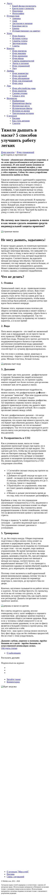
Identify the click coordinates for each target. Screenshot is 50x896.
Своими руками (19, 93)
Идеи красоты (7, 152)
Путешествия (13, 16)
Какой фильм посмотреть (24, 6)
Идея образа (18, 58)
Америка (16, 18)
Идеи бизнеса (18, 36)
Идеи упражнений (21, 66)
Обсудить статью (9, 648)
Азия (14, 21)
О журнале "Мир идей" (18, 871)
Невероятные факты (21, 103)
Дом (9, 86)
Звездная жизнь (19, 43)
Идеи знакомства (20, 73)
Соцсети (16, 123)
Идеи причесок (19, 51)
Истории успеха (20, 38)
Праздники (17, 11)
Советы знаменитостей (23, 61)
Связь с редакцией (15, 876)
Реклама (16, 118)
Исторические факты (22, 108)
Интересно (12, 98)
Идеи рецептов (19, 91)
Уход (14, 68)
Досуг (9, 3)
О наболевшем (14, 653)
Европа (15, 28)
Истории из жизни (21, 111)
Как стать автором (21, 121)
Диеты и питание (20, 63)
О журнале (12, 116)
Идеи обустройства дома (24, 88)
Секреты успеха (19, 41)
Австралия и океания (22, 23)
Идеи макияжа (19, 53)
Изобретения (18, 101)
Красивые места (20, 26)
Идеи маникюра (20, 56)
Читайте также (14, 679)
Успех (9, 33)
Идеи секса (17, 83)
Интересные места (21, 106)
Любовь (10, 71)
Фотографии (18, 13)
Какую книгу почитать (23, 8)
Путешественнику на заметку (26, 31)
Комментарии (13, 682)
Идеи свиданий (19, 76)
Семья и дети (18, 96)
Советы (15, 46)
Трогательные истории (23, 113)
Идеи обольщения (20, 78)
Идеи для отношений (22, 81)
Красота (10, 48)
